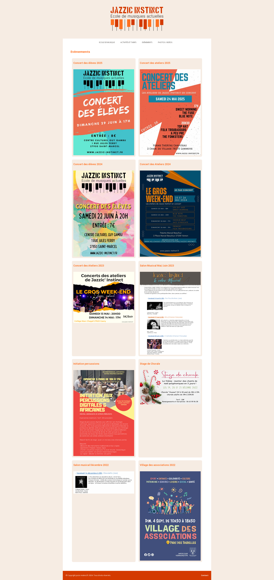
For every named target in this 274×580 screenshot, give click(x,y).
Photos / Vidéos (165, 42)
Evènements (147, 42)
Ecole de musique (107, 42)
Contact (204, 575)
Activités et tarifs (128, 42)
